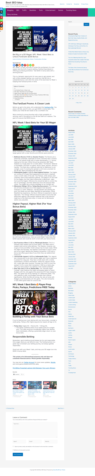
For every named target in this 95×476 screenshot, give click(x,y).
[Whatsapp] (30, 65)
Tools (41, 10)
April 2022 (70, 249)
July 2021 (70, 268)
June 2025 (71, 165)
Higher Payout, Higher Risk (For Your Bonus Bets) (26, 93)
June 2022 (71, 245)
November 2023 (72, 209)
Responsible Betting (19, 98)
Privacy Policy (84, 4)
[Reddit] (19, 65)
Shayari (70, 344)
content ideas (71, 300)
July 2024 (70, 191)
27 (84, 95)
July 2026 (70, 134)
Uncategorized (72, 372)
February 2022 (72, 254)
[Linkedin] (22, 65)
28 (87, 95)
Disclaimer (76, 4)
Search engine (72, 340)
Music (69, 325)
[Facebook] (14, 65)
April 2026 (70, 141)
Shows (70, 347)
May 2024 (70, 195)
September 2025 (72, 158)
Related (17, 99)
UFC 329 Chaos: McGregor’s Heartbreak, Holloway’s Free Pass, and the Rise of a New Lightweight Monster (78, 46)
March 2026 (71, 144)
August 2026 (71, 132)
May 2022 (70, 247)
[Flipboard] (1, 23)
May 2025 (70, 167)
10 (75, 90)
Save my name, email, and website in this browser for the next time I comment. (34, 446)
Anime (69, 286)
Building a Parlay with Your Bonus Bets (23, 96)
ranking (70, 335)
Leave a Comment (17, 59)
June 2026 (71, 137)
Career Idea (71, 295)
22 (70, 95)
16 (72, 93)
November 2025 (72, 153)
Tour (69, 363)
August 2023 (71, 216)
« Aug (77, 102)
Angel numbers (72, 283)
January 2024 (71, 205)
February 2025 (72, 174)
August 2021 (71, 266)
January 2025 (71, 177)
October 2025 (71, 156)
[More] (33, 65)
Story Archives (12, 14)
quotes (70, 332)
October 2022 (71, 235)
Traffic (24, 10)
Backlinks (33, 10)
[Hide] (0, 31)
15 (69, 93)
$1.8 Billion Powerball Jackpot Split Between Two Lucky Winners (34, 368)
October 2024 (71, 184)
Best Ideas (71, 290)
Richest (70, 337)
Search (70, 21)
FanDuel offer (48, 107)
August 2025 (71, 160)
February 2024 (72, 202)
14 (87, 90)
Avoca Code (71, 113)
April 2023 (71, 226)
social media (71, 349)
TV (69, 370)
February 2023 (72, 231)
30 (73, 98)
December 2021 (72, 259)
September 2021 (72, 263)
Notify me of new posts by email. (22, 450)
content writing (72, 304)
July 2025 (70, 163)
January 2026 (71, 148)
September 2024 (72, 186)
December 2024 (72, 179)
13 (84, 90)
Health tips (71, 316)
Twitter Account (29, 362)
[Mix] (27, 65)
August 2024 (71, 188)
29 (70, 98)
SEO (17, 10)
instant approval (72, 318)
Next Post (61, 408)
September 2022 (72, 238)
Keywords (70, 321)
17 (75, 93)
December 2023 (72, 207)
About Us (62, 4)
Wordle (53, 362)
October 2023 (71, 212)
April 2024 (71, 198)
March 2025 (71, 172)
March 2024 (71, 200)
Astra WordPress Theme (59, 470)
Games (60, 10)
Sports (70, 351)
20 (84, 93)
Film (69, 311)
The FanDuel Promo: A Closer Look (22, 90)
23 (73, 95)
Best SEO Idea (14, 2)
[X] (17, 65)
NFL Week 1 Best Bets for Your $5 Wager (24, 91)
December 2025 (72, 151)
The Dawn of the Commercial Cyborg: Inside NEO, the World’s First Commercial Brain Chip (78, 69)
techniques (71, 354)
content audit (71, 297)
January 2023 (71, 233)
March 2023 (71, 228)
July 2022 (70, 242)
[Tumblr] (1, 25)
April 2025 (70, 170)
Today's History (72, 358)
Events (70, 309)
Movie (69, 323)
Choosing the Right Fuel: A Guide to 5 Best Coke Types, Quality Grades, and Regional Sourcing (77, 38)
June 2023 (71, 221)
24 (76, 95)
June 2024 (71, 193)
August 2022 (71, 240)
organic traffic (71, 330)
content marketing (72, 302)
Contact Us (69, 4)
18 (78, 93)
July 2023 (70, 219)
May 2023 (70, 223)
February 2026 (72, 146)
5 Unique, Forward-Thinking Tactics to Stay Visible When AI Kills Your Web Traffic (78, 115)
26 (81, 95)
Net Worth (70, 328)
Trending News (71, 10)
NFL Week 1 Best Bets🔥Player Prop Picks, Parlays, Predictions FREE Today (32, 94)
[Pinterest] (25, 65)
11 (78, 90)
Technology (71, 356)
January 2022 (71, 256)
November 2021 (72, 261)
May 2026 (70, 139)
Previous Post (10, 408)
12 (81, 90)
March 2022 (71, 252)
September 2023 (72, 214)
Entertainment (50, 10)
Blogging (10, 10)
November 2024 (72, 181)
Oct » (80, 102)
